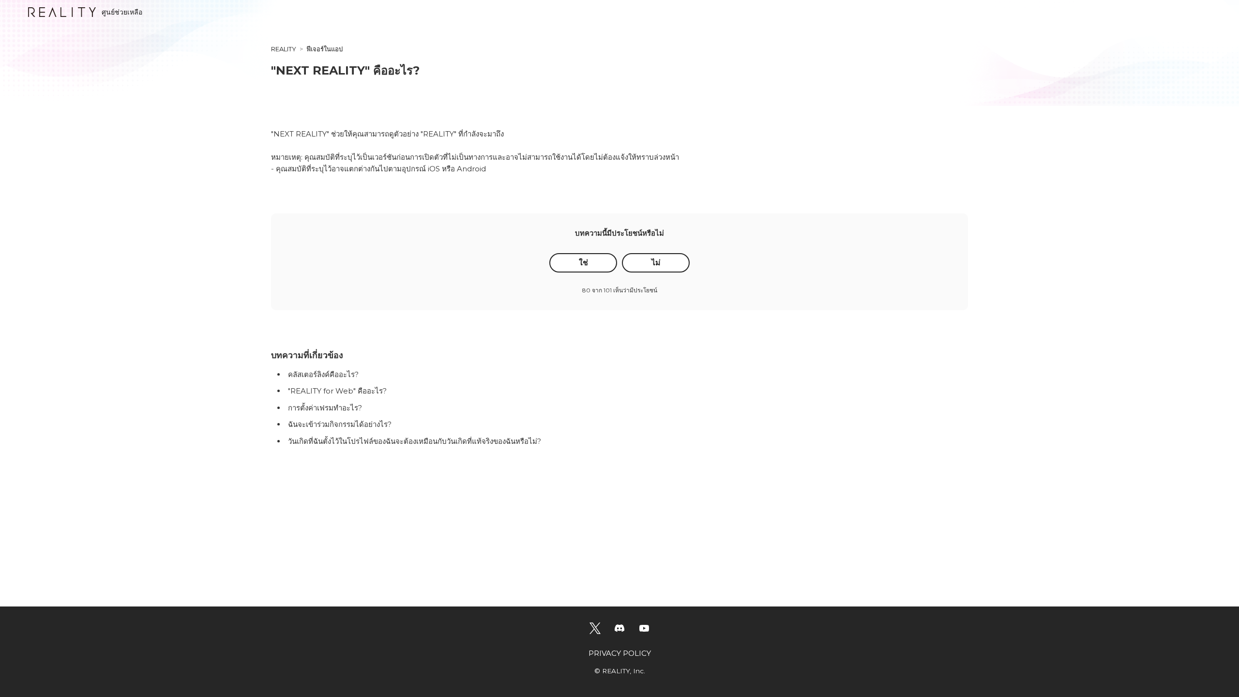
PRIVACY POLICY (620, 653)
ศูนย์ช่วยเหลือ (122, 12)
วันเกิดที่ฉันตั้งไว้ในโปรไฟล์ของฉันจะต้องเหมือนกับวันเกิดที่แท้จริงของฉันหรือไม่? (414, 441)
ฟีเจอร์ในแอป (324, 49)
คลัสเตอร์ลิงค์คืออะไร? (323, 374)
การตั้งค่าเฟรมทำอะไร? (325, 407)
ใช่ (583, 262)
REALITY (283, 49)
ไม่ (656, 262)
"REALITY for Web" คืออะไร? (337, 390)
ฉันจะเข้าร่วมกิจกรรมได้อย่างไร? (340, 424)
